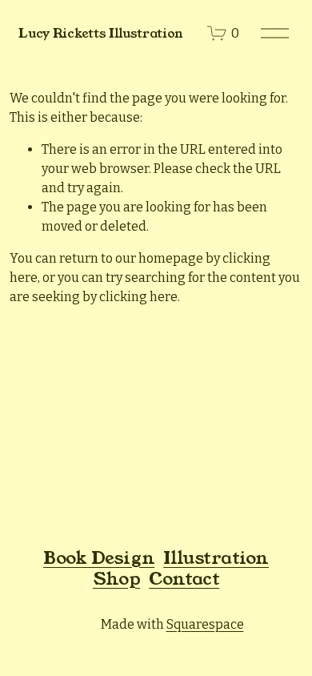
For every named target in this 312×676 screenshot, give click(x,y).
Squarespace (205, 624)
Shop (116, 579)
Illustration (216, 558)
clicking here (138, 296)
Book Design (98, 558)
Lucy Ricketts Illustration (100, 33)
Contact (184, 579)
